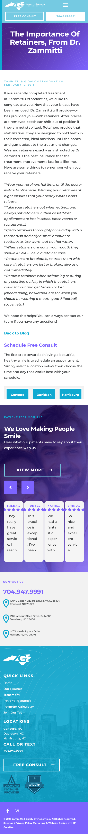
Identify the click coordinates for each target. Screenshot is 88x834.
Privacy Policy (24, 823)
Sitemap (8, 823)
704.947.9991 (23, 592)
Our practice (13, 689)
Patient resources (17, 701)
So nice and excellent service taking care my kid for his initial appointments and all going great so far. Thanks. (73, 534)
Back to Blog (16, 333)
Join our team (14, 712)
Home (8, 683)
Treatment (11, 695)
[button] (65, 5)
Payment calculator (18, 706)
